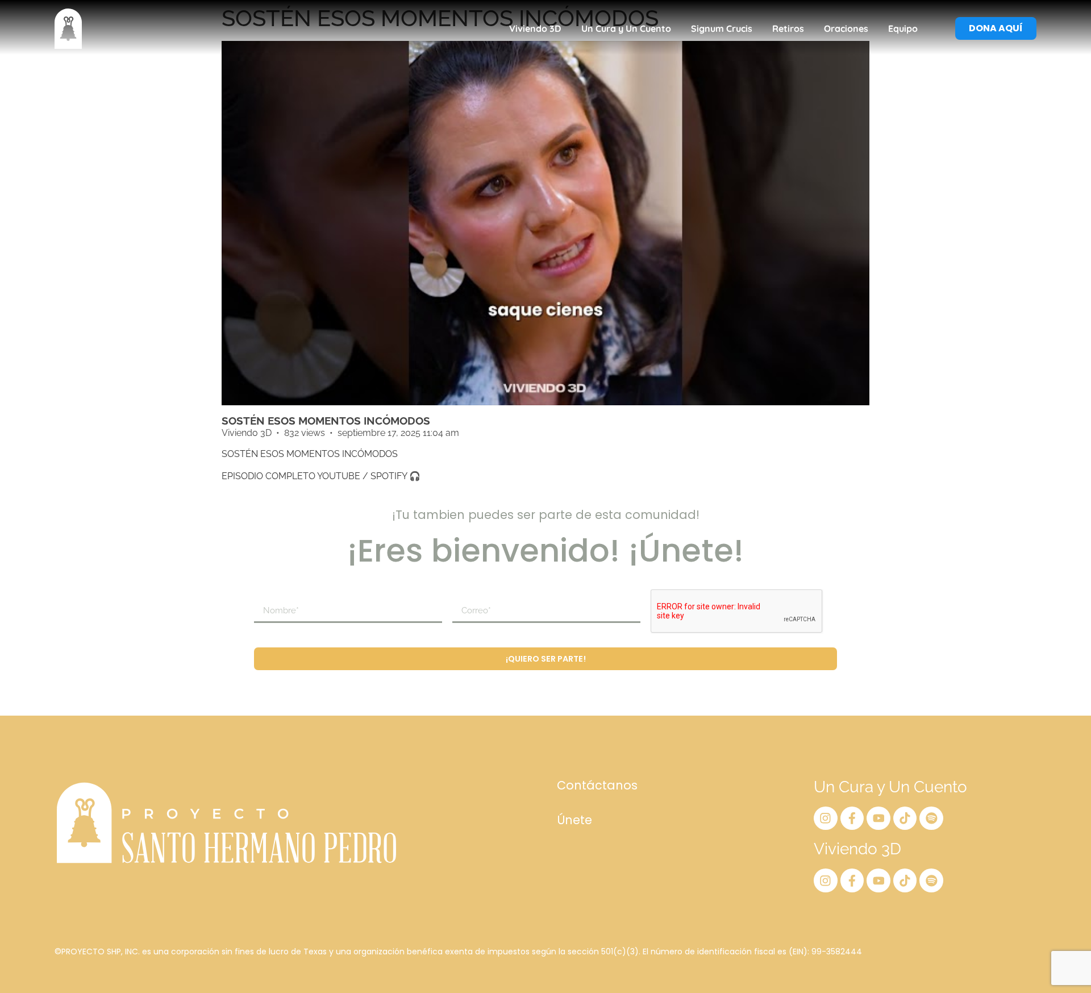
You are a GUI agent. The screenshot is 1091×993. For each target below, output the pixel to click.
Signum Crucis (721, 28)
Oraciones (846, 28)
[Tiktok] (905, 818)
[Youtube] (878, 818)
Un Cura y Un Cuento (626, 28)
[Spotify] (931, 818)
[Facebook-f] (852, 818)
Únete (574, 820)
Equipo (903, 28)
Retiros (788, 28)
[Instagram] (826, 818)
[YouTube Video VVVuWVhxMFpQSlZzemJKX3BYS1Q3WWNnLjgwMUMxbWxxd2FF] (545, 223)
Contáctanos (597, 785)
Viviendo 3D (535, 28)
